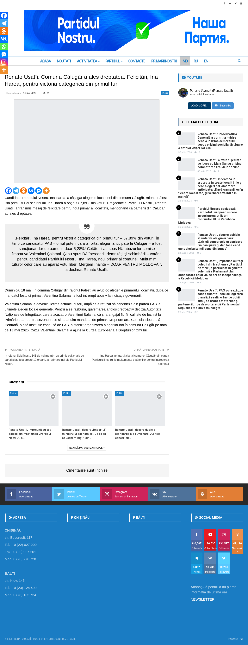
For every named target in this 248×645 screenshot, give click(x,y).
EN (206, 61)
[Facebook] (8, 190)
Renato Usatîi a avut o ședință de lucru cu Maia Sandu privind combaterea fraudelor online (219, 163)
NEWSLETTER (202, 599)
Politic (165, 93)
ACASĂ (45, 61)
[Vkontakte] (31, 190)
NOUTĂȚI (64, 61)
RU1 (241, 639)
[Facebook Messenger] (38, 190)
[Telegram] (16, 190)
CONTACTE (136, 61)
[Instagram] (4, 62)
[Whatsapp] (4, 46)
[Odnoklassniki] (23, 190)
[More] (46, 190)
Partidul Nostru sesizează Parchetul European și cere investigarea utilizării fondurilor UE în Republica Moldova (207, 216)
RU (196, 61)
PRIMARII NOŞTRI (164, 61)
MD (185, 61)
